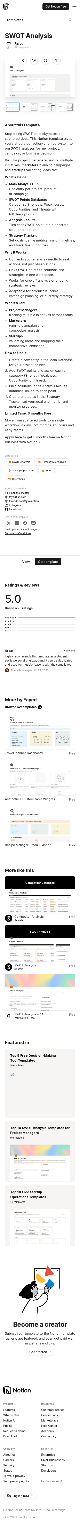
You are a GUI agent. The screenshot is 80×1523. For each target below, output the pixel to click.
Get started (40, 1352)
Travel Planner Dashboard (24, 753)
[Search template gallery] (70, 20)
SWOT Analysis (25, 965)
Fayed (18, 43)
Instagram (15, 505)
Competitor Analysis (29, 917)
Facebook (15, 509)
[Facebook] (25, 523)
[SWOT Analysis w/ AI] (40, 992)
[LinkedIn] (17, 523)
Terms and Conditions (18, 533)
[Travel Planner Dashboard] (40, 731)
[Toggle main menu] (74, 6)
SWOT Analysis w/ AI (29, 1014)
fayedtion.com (17, 496)
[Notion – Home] (6, 6)
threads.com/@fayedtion (24, 501)
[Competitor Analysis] (40, 894)
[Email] (33, 523)
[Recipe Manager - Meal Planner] (40, 823)
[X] (8, 523)
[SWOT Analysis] (40, 943)
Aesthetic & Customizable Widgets (30, 799)
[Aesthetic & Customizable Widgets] (40, 777)
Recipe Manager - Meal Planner (28, 845)
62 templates (22, 47)
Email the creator (19, 492)
